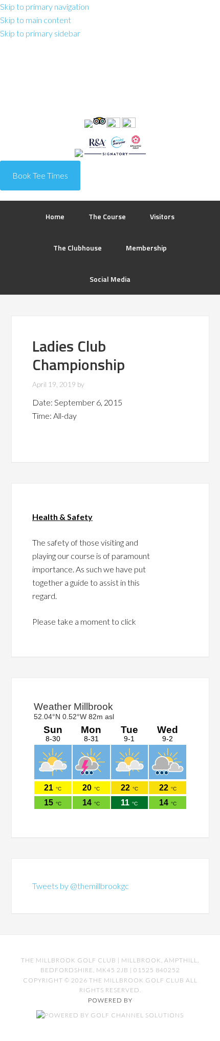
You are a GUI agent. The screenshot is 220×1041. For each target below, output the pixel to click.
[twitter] (114, 124)
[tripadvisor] (99, 124)
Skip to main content (35, 20)
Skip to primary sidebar (40, 33)
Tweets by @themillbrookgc (80, 886)
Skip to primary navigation (44, 6)
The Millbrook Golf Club (110, 81)
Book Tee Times (40, 175)
